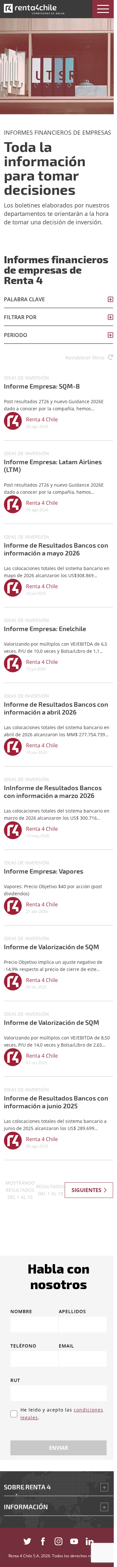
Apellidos (72, 1311)
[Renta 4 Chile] (34, 9)
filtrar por (20, 317)
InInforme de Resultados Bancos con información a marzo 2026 (53, 791)
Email (66, 1346)
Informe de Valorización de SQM (51, 947)
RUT (15, 1380)
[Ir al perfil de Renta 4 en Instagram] (58, 1540)
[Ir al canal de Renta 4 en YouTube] (74, 1540)
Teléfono (23, 1346)
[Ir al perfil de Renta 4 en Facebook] (43, 1540)
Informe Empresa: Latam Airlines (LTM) (53, 465)
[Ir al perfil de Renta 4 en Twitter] (27, 1540)
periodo (15, 335)
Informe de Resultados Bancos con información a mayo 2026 (56, 549)
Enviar (58, 1447)
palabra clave (24, 299)
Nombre (21, 1311)
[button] (103, 9)
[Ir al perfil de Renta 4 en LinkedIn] (90, 1540)
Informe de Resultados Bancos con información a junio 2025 (56, 1102)
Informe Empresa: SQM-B (42, 386)
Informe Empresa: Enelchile (45, 628)
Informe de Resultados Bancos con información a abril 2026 (56, 708)
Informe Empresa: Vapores (43, 871)
